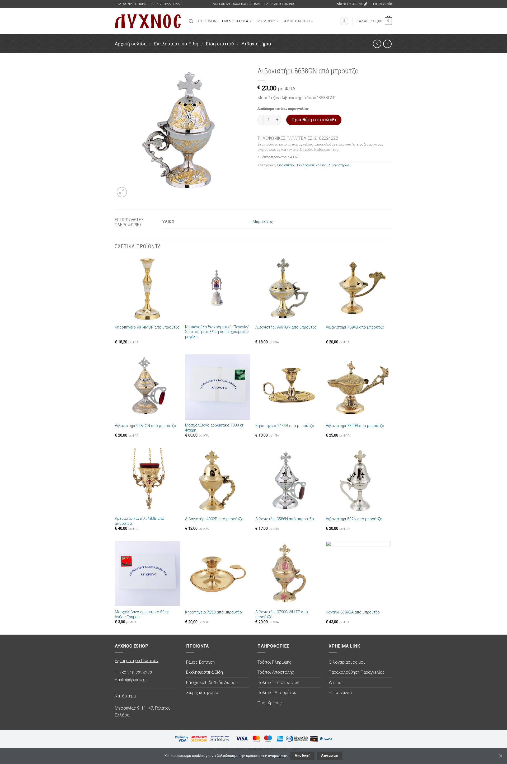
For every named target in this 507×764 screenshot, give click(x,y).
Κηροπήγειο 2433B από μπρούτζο (284, 426)
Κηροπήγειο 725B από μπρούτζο (213, 612)
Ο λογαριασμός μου (347, 662)
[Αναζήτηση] (191, 21)
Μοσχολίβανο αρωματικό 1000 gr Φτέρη (214, 428)
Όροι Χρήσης (269, 702)
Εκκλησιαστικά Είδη (176, 43)
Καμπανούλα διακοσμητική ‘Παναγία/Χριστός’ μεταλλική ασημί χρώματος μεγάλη (217, 332)
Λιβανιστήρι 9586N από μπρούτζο (284, 519)
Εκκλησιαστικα (235, 21)
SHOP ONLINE (207, 21)
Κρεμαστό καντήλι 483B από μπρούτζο (139, 521)
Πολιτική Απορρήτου (276, 692)
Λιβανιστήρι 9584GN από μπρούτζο (145, 426)
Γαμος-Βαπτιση (296, 21)
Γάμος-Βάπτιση (200, 662)
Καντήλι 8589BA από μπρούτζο (353, 612)
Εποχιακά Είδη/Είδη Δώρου (212, 682)
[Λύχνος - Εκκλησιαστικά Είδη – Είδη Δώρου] (148, 21)
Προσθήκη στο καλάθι (314, 119)
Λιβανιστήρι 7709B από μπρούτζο (355, 426)
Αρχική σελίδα (131, 43)
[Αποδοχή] (500, 755)
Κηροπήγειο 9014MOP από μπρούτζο (147, 327)
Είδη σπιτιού (220, 43)
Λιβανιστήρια (256, 43)
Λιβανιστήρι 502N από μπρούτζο (354, 519)
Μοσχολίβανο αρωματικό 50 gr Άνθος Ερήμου (142, 614)
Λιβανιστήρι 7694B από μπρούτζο (355, 327)
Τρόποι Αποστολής (275, 672)
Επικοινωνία (382, 4)
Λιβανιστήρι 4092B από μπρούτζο (214, 519)
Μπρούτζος (263, 221)
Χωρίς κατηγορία (202, 692)
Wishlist (335, 682)
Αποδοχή (303, 755)
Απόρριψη (329, 755)
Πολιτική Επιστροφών (278, 682)
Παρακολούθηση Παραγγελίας (357, 672)
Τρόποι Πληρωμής (274, 662)
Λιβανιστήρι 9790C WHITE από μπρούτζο (281, 614)
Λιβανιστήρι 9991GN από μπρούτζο (286, 327)
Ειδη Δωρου (265, 21)
